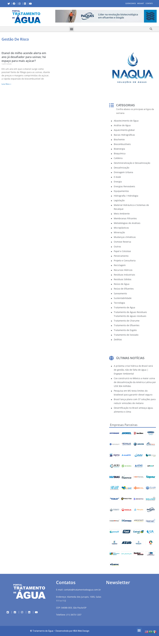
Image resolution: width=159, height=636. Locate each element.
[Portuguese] (151, 631)
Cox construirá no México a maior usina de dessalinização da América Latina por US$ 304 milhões (135, 382)
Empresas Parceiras (123, 425)
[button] (55, 16)
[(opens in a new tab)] (106, 16)
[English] (147, 631)
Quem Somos (130, 3)
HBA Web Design (81, 631)
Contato (149, 3)
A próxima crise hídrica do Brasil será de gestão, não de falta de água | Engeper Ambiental (133, 369)
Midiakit (140, 3)
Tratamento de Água (42, 631)
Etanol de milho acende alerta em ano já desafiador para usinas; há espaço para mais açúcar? (24, 57)
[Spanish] (155, 631)
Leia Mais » (6, 84)
